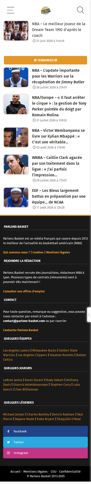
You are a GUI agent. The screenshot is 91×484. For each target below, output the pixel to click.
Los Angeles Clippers (32, 355)
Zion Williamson (26, 389)
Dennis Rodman (63, 414)
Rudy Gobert (55, 380)
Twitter (19, 442)
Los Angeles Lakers (16, 350)
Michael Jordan (14, 414)
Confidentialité (70, 471)
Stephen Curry (60, 384)
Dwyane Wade (24, 419)
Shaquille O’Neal (69, 419)
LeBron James (12, 380)
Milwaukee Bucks (44, 350)
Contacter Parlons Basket (20, 330)
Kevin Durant (34, 380)
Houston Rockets (62, 355)
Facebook (20, 431)
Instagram (21, 453)
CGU (53, 471)
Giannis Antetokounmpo (30, 384)
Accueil (15, 471)
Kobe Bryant (45, 419)
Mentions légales (35, 471)
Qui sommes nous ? (16, 252)
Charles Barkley (38, 414)
